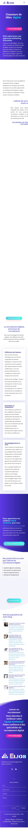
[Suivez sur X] (12, 769)
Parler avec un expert (14, 318)
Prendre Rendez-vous (14, 28)
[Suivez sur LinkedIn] (16, 769)
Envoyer (23, 808)
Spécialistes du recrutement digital (12, 526)
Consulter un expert (14, 600)
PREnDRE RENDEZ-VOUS (14, 735)
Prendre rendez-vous (14, 543)
